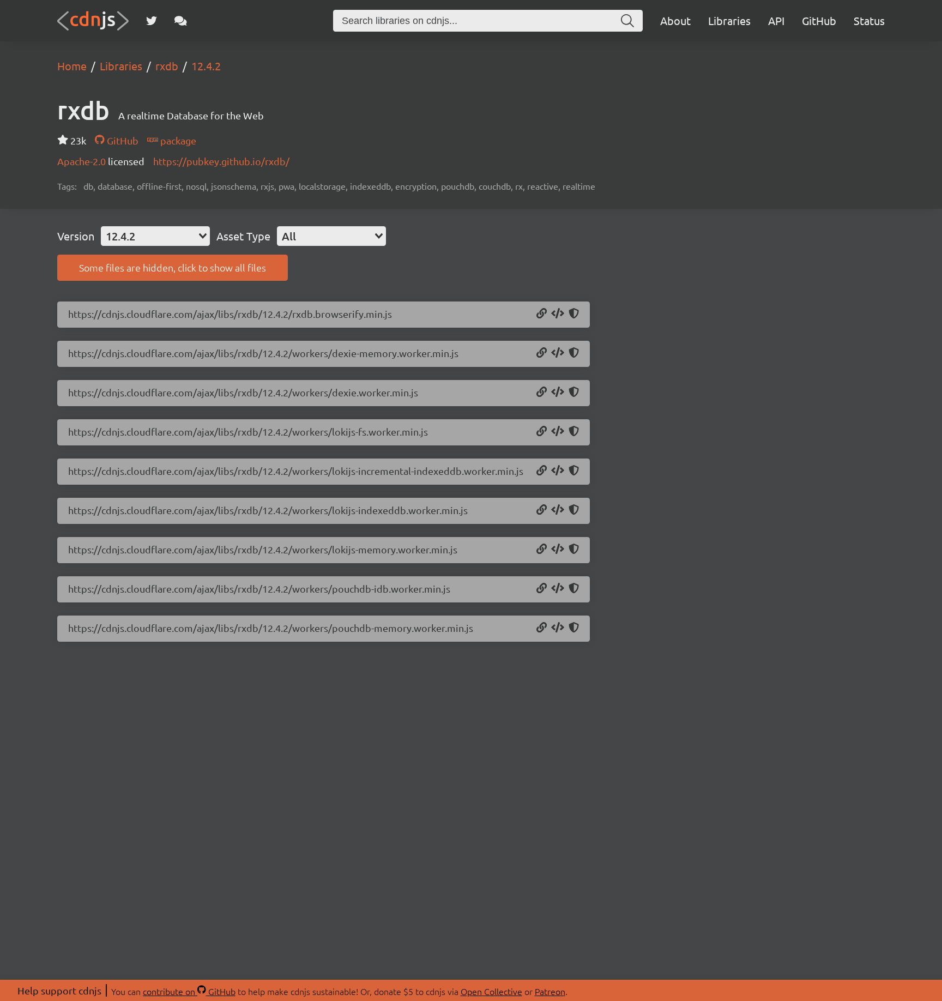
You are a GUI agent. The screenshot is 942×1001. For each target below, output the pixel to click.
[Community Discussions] (180, 21)
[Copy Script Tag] (557, 314)
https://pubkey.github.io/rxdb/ (221, 161)
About (675, 20)
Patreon (550, 991)
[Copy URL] (541, 314)
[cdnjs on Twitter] (151, 21)
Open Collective (491, 991)
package (177, 140)
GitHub (819, 20)
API (776, 20)
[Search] (627, 20)
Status (869, 20)
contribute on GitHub (189, 991)
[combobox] (155, 236)
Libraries (729, 20)
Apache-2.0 (82, 161)
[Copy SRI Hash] (574, 314)
